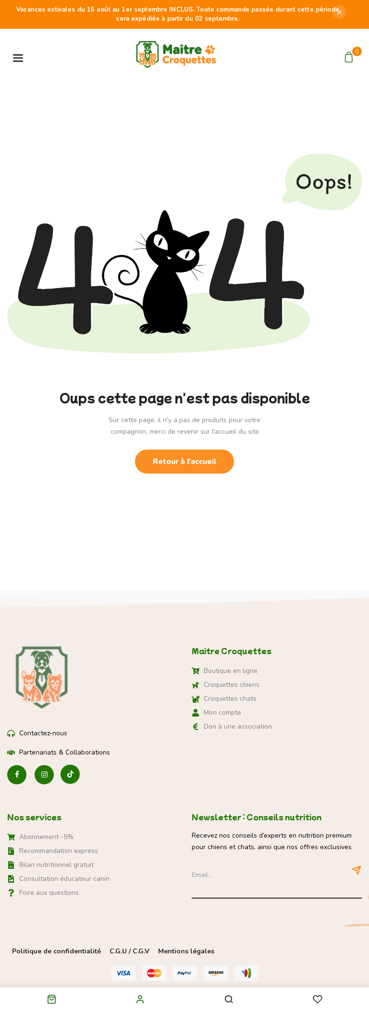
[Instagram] (44, 775)
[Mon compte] (140, 999)
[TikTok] (70, 775)
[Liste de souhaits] (317, 1000)
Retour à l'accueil (184, 461)
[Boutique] (51, 1001)
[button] (350, 57)
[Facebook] (16, 775)
